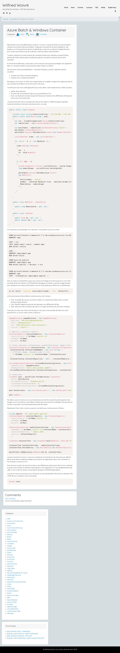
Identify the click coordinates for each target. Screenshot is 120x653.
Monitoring (10, 577)
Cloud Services (12, 541)
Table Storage (12, 607)
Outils (9, 584)
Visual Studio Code (13, 611)
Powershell (10, 589)
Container (43, 34)
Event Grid (10, 557)
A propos (89, 7)
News (73, 7)
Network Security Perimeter (16, 582)
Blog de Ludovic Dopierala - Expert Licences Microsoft (25, 638)
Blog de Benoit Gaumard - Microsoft (19, 636)
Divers (9, 553)
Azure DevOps (12, 532)
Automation (11, 523)
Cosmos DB (11, 548)
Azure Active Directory (14, 528)
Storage (10, 604)
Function (10, 562)
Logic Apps (11, 568)
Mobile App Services (14, 575)
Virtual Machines (12, 609)
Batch (32, 34)
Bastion (9, 535)
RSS (96, 7)
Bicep (9, 539)
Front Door (11, 559)
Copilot (9, 546)
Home (66, 7)
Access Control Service (15, 521)
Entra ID (10, 555)
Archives (80, 7)
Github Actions (12, 564)
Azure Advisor (12, 530)
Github (103, 7)
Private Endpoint (12, 591)
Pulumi (9, 593)
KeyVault (10, 566)
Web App (10, 613)
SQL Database (12, 600)
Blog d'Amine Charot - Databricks (18, 631)
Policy (9, 586)
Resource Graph (12, 595)
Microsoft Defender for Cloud (17, 573)
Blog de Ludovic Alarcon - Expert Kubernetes (22, 634)
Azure (22, 34)
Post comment (10, 499)
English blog (112, 7)
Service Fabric (12, 602)
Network (10, 580)
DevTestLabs (11, 550)
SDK (8, 598)
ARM (8, 519)
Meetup (9, 571)
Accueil (5, 19)
